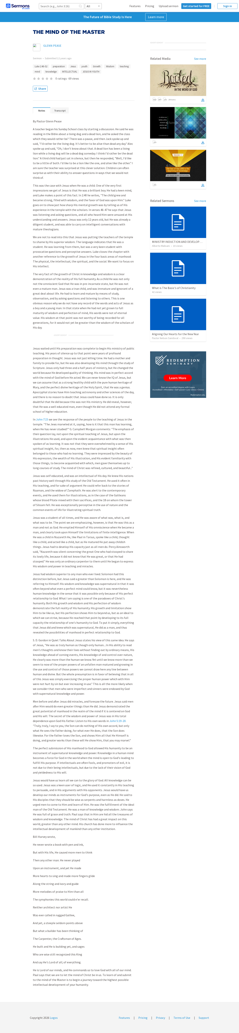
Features (135, 6)
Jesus (73, 66)
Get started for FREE (196, 6)
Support (204, 1018)
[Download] (202, 100)
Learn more (156, 17)
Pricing (149, 6)
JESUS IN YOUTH (91, 71)
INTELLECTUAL (69, 71)
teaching (124, 66)
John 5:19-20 (117, 721)
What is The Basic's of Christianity (173, 288)
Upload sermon (168, 6)
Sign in (227, 6)
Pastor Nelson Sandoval (165, 338)
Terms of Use (181, 1018)
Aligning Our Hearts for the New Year (175, 334)
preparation (59, 66)
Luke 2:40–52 (41, 66)
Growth (96, 66)
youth (84, 66)
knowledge (51, 71)
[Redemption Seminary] (178, 374)
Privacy (160, 1018)
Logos (53, 1018)
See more (200, 59)
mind (37, 71)
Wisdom (110, 66)
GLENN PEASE (52, 45)
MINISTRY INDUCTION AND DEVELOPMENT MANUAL (185, 242)
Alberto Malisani (161, 246)
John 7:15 (42, 419)
